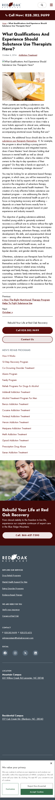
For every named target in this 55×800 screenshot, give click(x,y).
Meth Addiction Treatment (14, 434)
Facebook (5, 653)
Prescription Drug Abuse (14, 446)
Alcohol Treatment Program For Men (19, 398)
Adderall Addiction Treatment (16, 392)
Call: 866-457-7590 (27, 535)
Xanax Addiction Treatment (15, 452)
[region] (27, 779)
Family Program (9, 380)
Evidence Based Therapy (12, 594)
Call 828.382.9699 (27, 330)
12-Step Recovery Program (15, 362)
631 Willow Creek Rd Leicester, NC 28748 (23, 678)
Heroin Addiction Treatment (15, 422)
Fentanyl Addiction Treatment (16, 416)
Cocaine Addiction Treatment (16, 410)
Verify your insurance (10, 609)
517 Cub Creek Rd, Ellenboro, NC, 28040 (22, 719)
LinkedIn (35, 653)
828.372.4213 (26, 632)
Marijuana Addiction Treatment (16, 428)
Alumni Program (9, 374)
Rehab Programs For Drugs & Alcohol (20, 386)
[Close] (51, 763)
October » (7, 312)
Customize (10, 789)
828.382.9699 (10, 632)
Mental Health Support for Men (14, 582)
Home (4, 23)
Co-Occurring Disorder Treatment (18, 368)
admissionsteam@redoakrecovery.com (17, 638)
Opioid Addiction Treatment (15, 440)
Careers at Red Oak (10, 616)
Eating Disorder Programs (13, 588)
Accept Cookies (37, 792)
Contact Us (27, 339)
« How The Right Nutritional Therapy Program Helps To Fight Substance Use (26, 301)
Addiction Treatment (28, 55)
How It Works (8, 356)
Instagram (15, 653)
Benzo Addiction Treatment (15, 404)
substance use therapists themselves (19, 141)
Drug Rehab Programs (11, 575)
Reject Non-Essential (37, 786)
